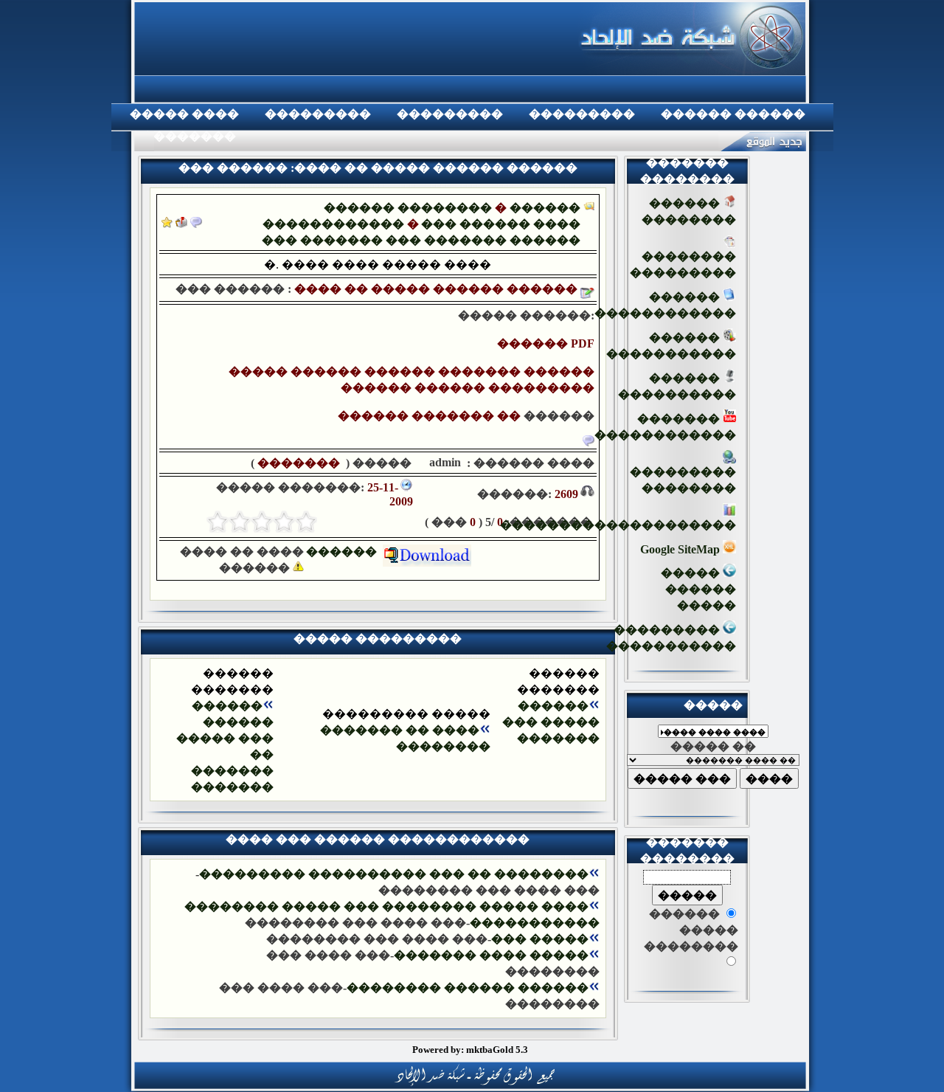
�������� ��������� (683, 264)
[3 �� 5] (262, 522)
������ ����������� (671, 345)
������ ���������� (677, 386)
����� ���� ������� (491, 955)
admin (443, 462)
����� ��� (540, 939)
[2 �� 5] (284, 522)
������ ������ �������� (468, 987)
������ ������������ (665, 305)
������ (559, 416)
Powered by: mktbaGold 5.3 (470, 1049)
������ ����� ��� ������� (551, 721)
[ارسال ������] (181, 224)
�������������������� (618, 525)
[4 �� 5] (240, 522)
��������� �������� (683, 480)
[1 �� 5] (306, 522)
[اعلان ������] (196, 224)
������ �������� (408, 207)
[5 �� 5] (217, 522)
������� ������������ (665, 426)
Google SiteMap (681, 549)
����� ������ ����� (698, 589)
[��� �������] (167, 224)
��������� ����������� (671, 637)
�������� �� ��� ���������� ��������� (394, 874)
